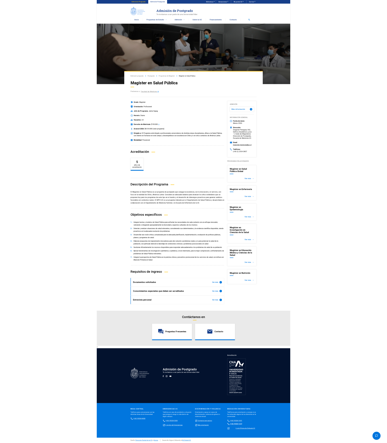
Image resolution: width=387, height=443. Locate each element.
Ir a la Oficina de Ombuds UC (245, 428)
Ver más (249, 178)
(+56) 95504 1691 (236, 420)
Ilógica (156, 440)
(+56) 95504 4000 (139, 418)
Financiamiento (216, 20)
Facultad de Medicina (150, 92)
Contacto (233, 20)
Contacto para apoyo (205, 420)
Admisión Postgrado (157, 2)
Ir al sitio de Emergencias (174, 425)
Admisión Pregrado (139, 2)
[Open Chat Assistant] (376, 435)
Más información (241, 109)
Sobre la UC (197, 20)
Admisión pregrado (137, 76)
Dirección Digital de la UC (143, 440)
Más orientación (203, 425)
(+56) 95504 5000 (172, 420)
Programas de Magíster (167, 76)
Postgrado (151, 76)
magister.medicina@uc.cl (242, 145)
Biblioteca (210, 2)
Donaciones (222, 2)
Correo (251, 2)
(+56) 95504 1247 (236, 424)
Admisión (180, 20)
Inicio (136, 20)
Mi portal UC (238, 2)
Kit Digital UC (186, 440)
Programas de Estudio (157, 20)
